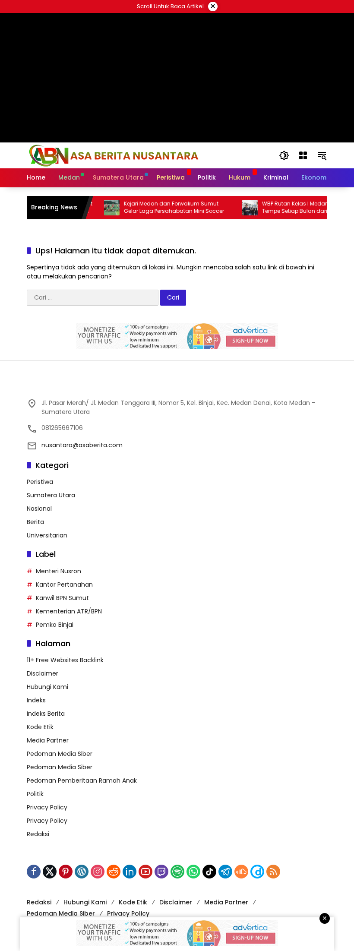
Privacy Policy (47, 807)
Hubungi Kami (47, 686)
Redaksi (38, 834)
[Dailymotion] (257, 871)
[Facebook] (34, 871)
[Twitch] (161, 871)
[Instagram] (97, 871)
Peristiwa (40, 481)
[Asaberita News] (113, 155)
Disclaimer (42, 673)
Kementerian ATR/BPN (69, 611)
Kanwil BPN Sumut (62, 598)
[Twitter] (50, 871)
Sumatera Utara (51, 495)
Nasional (39, 508)
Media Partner (48, 740)
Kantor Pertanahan (64, 584)
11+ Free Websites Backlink (65, 660)
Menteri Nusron (58, 571)
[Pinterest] (66, 871)
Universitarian (47, 535)
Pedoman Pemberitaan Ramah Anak (82, 780)
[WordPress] (81, 871)
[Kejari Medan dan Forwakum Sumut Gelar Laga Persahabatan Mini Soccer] (101, 207)
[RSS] (273, 871)
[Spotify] (177, 871)
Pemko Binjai (54, 624)
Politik (35, 794)
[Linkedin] (129, 871)
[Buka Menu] (303, 155)
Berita (35, 522)
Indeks (36, 700)
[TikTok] (209, 871)
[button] (284, 155)
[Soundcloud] (241, 871)
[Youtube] (145, 871)
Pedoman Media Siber (59, 753)
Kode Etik (40, 727)
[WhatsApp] (193, 871)
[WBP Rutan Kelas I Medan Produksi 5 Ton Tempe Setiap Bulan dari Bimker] (239, 207)
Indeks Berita (46, 713)
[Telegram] (225, 871)
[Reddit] (113, 871)
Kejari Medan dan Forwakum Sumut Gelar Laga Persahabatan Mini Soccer (164, 207)
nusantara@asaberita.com (82, 445)
